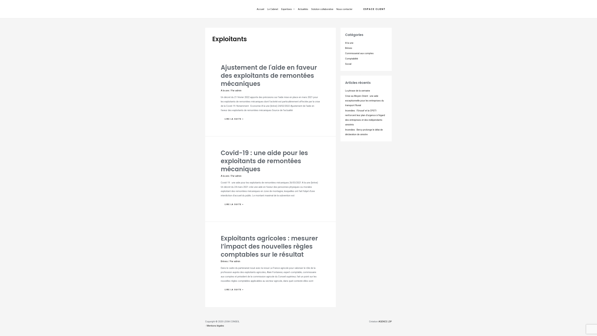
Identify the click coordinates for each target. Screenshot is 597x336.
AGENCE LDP (385, 321)
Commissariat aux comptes (359, 53)
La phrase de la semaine (357, 90)
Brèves (224, 261)
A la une (225, 90)
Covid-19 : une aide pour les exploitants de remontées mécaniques (264, 161)
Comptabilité (351, 58)
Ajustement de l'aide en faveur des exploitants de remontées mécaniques (269, 75)
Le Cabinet (272, 9)
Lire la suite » (233, 118)
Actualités (303, 9)
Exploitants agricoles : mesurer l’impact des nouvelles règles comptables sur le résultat (269, 246)
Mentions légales (215, 325)
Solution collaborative (322, 9)
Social (348, 64)
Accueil (260, 9)
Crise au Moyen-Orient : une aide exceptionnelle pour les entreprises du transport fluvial (364, 101)
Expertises (286, 9)
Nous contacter (344, 9)
